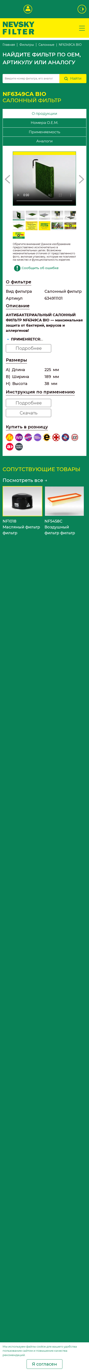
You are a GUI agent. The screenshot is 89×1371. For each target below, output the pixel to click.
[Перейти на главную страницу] (19, 28)
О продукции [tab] (44, 113)
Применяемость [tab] (44, 132)
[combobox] (31, 78)
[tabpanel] (44, 300)
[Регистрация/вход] (28, 9)
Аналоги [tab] (44, 141)
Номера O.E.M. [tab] (44, 122)
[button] (7, 179)
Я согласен (44, 1364)
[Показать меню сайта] (82, 28)
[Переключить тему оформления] (82, 9)
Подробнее (29, 348)
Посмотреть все (25, 480)
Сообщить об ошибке (40, 268)
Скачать (28, 413)
